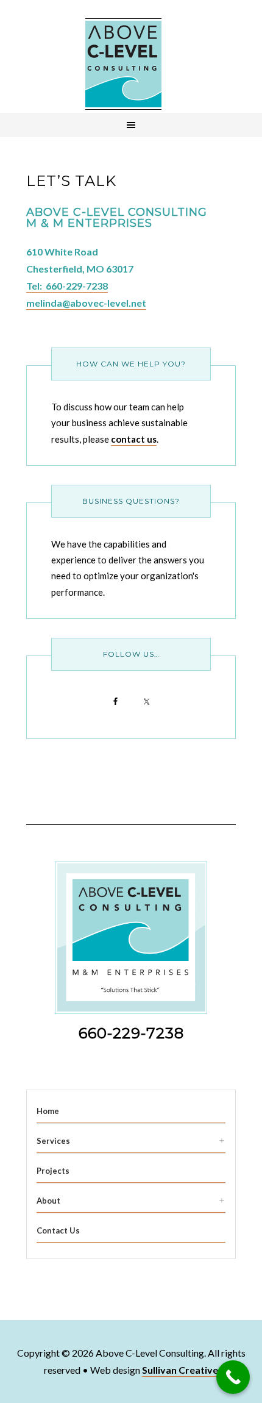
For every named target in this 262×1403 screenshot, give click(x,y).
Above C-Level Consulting (123, 64)
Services (53, 1141)
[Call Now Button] (233, 1377)
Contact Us (58, 1230)
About (48, 1200)
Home (48, 1111)
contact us (134, 439)
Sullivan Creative (180, 1370)
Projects (53, 1171)
